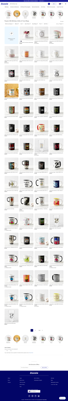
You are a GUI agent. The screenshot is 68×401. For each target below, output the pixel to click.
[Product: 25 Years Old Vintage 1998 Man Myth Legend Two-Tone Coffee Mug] (41, 164)
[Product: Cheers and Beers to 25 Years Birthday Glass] (41, 145)
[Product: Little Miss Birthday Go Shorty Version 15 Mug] (11, 258)
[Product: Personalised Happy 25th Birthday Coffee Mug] (11, 90)
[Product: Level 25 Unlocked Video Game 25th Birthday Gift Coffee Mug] (26, 90)
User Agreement (39, 399)
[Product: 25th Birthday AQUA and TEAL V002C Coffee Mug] (56, 183)
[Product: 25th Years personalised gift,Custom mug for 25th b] (41, 183)
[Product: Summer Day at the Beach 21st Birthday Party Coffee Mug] (41, 240)
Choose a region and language (33, 389)
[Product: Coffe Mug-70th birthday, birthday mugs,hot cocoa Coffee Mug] (26, 220)
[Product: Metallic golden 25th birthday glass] (56, 220)
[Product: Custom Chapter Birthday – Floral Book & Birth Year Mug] (41, 201)
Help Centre (31, 352)
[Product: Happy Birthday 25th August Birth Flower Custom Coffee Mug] (11, 53)
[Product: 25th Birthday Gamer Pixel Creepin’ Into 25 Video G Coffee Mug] (41, 220)
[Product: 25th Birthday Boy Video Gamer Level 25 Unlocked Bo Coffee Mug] (11, 164)
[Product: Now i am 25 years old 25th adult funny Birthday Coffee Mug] (41, 90)
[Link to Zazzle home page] (5, 4)
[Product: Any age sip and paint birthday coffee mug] (41, 296)
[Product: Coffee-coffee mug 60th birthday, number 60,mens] (26, 183)
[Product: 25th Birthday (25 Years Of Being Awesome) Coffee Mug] (56, 90)
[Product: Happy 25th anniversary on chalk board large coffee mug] (41, 277)
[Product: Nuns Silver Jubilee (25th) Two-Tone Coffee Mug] (56, 201)
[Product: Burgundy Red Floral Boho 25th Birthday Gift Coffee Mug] (26, 33)
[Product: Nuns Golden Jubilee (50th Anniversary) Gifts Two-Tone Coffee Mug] (56, 296)
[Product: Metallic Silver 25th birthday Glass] (11, 316)
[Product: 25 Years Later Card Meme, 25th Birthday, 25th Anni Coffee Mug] (41, 109)
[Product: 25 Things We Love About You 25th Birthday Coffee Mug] (56, 53)
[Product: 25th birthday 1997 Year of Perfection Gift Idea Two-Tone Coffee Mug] (11, 127)
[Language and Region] (61, 4)
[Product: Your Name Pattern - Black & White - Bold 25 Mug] (56, 164)
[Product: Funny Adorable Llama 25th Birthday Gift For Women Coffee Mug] (11, 72)
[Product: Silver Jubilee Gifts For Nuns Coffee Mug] (11, 183)
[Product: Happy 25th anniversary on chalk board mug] (56, 277)
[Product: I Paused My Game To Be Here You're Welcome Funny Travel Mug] (26, 164)
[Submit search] (49, 4)
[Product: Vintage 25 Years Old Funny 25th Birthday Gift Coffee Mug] (11, 145)
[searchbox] (29, 4)
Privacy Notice (45, 399)
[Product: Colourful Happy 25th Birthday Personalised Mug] (41, 127)
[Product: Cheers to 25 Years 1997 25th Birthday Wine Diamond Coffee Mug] (56, 127)
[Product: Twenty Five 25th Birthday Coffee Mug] (56, 72)
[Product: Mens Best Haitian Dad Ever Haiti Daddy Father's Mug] (56, 240)
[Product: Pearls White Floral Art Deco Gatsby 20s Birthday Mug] (26, 201)
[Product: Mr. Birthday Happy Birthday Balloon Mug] (26, 296)
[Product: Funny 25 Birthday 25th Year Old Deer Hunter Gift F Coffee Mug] (56, 109)
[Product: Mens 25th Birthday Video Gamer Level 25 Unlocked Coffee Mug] (26, 145)
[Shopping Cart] (65, 4)
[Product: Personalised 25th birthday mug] (26, 72)
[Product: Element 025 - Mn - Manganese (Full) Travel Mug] (11, 240)
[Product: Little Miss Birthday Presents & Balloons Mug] (11, 220)
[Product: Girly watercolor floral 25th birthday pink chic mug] (56, 33)
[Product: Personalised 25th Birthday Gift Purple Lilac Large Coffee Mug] (41, 33)
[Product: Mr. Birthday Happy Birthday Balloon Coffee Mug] (11, 277)
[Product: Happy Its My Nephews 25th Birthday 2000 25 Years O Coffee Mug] (56, 145)
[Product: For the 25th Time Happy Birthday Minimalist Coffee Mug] (41, 53)
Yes (7, 350)
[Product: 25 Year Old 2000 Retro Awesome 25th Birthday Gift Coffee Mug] (26, 109)
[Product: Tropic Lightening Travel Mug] (11, 201)
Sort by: (57, 23)
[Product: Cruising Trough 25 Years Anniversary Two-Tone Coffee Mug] (26, 240)
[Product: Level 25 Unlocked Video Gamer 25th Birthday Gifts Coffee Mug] (11, 109)
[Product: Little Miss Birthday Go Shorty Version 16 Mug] (56, 258)
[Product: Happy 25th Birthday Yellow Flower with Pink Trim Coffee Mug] (26, 53)
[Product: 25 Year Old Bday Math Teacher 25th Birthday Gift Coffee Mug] (26, 127)
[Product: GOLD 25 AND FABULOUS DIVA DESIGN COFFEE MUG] (41, 258)
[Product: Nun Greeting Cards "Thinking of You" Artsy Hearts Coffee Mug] (26, 258)
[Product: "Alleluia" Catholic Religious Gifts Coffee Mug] (26, 277)
